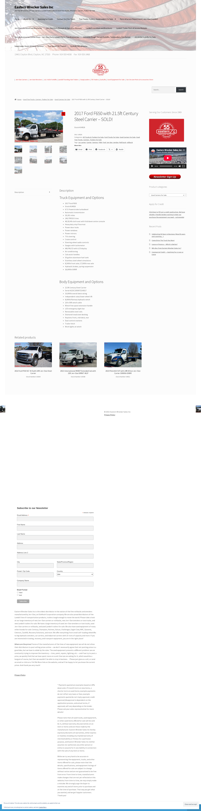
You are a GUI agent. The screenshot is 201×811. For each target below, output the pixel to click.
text (20, 595)
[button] (63, 114)
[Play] (152, 166)
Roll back (122, 142)
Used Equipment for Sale (116, 80)
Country (60, 571)
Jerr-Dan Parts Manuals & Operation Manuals (64, 28)
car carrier (82, 142)
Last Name (21, 534)
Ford (104, 142)
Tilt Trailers (95, 80)
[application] (167, 157)
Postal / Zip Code (23, 571)
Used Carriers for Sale (62, 99)
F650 (100, 142)
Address (20, 543)
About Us (27, 19)
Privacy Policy (20, 675)
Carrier (89, 142)
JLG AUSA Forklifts (50, 80)
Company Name (23, 580)
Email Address (23, 515)
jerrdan (116, 142)
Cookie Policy (43, 807)
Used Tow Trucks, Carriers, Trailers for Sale (38, 99)
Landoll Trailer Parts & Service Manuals (131, 28)
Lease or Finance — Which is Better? (165, 244)
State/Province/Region (65, 562)
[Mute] (180, 166)
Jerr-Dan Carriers (21, 80)
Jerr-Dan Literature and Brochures (28, 28)
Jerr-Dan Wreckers (35, 80)
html (20, 592)
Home (17, 19)
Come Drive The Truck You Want (163, 240)
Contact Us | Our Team (66, 19)
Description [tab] (19, 192)
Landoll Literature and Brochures (99, 28)
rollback (130, 142)
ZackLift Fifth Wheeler (78, 46)
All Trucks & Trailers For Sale (93, 137)
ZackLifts (103, 80)
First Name (21, 525)
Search (181, 90)
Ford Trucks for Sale (111, 137)
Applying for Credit (45, 19)
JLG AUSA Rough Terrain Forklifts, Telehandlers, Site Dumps (107, 37)
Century (95, 142)
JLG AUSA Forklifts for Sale (145, 37)
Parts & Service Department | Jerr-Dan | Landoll (139, 19)
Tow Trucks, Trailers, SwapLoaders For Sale (96, 19)
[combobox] (167, 195)
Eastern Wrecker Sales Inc (34, 7)
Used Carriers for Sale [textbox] (167, 195)
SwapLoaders (85, 80)
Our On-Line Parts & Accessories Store (139, 80)
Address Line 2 (22, 553)
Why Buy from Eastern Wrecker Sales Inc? (166, 248)
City (18, 562)
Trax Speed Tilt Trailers (57, 46)
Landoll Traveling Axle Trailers (68, 80)
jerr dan (109, 142)
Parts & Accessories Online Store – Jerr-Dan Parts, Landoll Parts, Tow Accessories (47, 37)
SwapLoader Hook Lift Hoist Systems (29, 46)
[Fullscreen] (183, 166)
